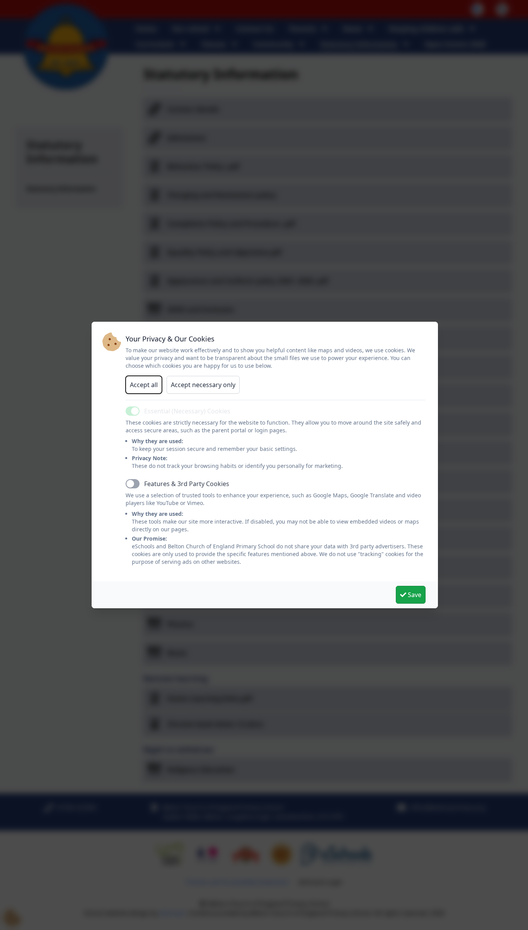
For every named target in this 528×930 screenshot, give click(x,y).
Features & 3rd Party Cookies (186, 484)
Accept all (144, 385)
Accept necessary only (203, 385)
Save (413, 594)
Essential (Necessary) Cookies (187, 411)
